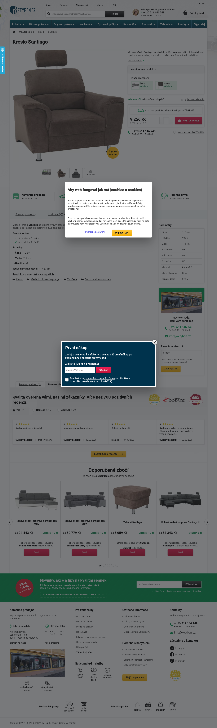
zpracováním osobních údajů (99, 378)
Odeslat (103, 370)
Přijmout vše (122, 232)
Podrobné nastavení (95, 232)
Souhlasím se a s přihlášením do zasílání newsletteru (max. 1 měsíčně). (100, 380)
